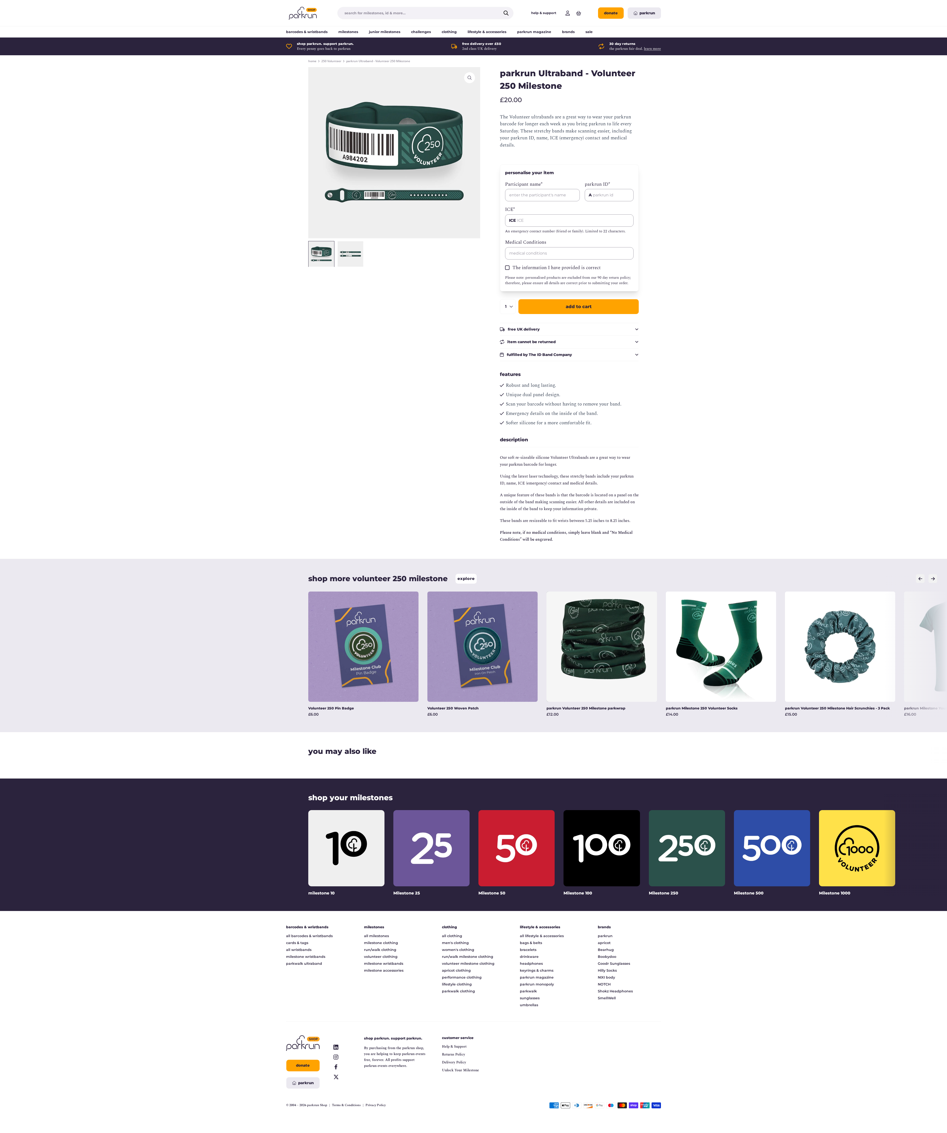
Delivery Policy (454, 1062)
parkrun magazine (534, 32)
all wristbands (298, 949)
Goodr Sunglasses (614, 963)
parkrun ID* (597, 184)
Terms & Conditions (346, 1105)
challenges (421, 32)
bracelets (528, 949)
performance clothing (462, 977)
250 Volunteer (331, 61)
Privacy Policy (375, 1105)
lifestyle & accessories (487, 32)
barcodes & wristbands (307, 32)
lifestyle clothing (457, 984)
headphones (531, 963)
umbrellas (529, 1005)
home (312, 61)
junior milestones (384, 32)
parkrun (605, 936)
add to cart (579, 306)
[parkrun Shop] (303, 13)
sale (589, 32)
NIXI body (606, 977)
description (514, 440)
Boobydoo (607, 956)
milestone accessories (383, 970)
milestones (348, 32)
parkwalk (528, 991)
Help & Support (454, 1046)
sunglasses (530, 998)
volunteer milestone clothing (468, 963)
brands (568, 32)
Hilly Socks (607, 970)
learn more (652, 48)
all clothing (452, 936)
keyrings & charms (536, 970)
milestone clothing (381, 943)
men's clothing (455, 943)
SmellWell (607, 998)
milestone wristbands (305, 956)
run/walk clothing (380, 949)
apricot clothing (456, 970)
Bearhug (606, 949)
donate (611, 13)
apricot (604, 943)
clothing (449, 32)
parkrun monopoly (537, 984)
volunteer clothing (381, 956)
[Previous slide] (920, 578)
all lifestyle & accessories (542, 936)
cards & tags (297, 943)
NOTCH (604, 984)
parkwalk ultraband (304, 963)
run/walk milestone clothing (467, 956)
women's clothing (458, 949)
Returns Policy (453, 1054)
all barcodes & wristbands (309, 936)
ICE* (510, 209)
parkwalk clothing (458, 991)
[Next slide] (933, 578)
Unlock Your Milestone (460, 1070)
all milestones (376, 936)
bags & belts (531, 943)
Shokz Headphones (615, 991)
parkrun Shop (317, 1105)
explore (466, 578)
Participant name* (524, 184)
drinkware (529, 956)
